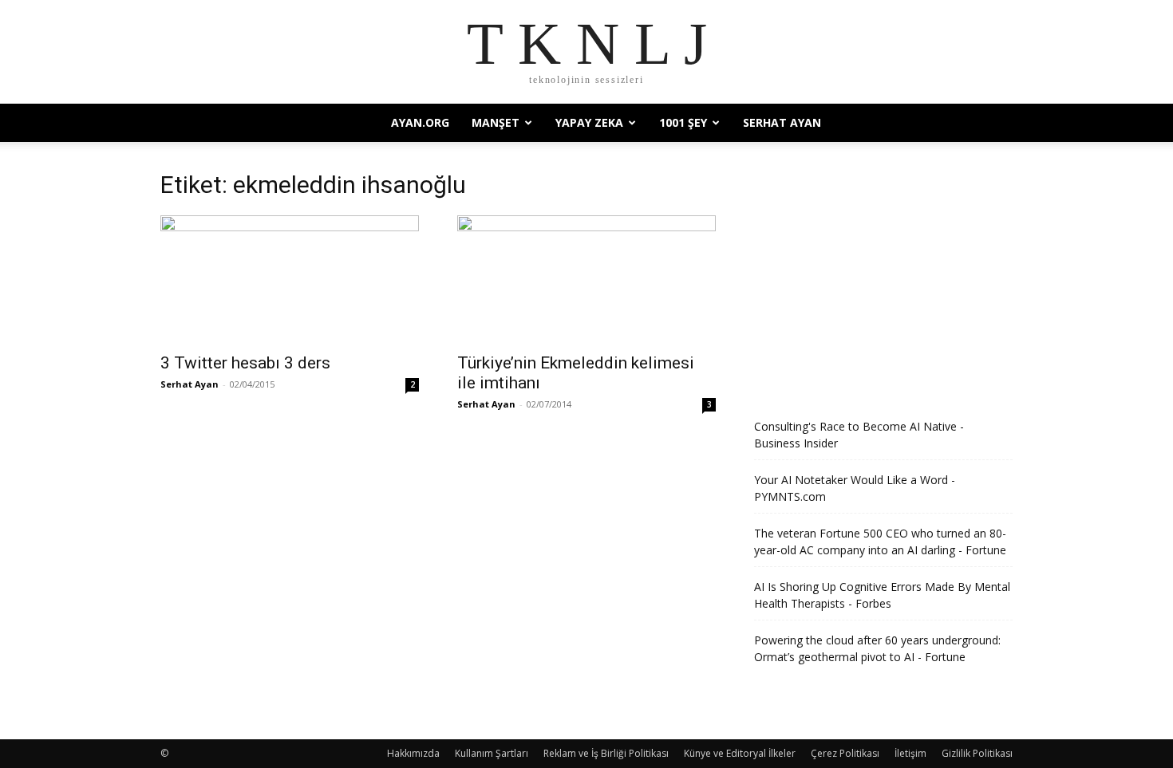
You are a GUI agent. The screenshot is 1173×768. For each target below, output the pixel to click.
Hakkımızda (413, 753)
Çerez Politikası (845, 753)
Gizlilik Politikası (977, 753)
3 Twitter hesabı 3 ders (245, 362)
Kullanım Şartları (491, 753)
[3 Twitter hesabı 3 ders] (289, 279)
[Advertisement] (883, 276)
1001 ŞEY (683, 122)
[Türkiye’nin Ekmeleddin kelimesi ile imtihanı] (586, 279)
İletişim (910, 753)
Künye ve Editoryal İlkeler (740, 753)
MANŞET (495, 122)
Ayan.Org (420, 122)
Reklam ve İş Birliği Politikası (606, 753)
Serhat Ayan (782, 122)
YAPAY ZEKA (589, 122)
